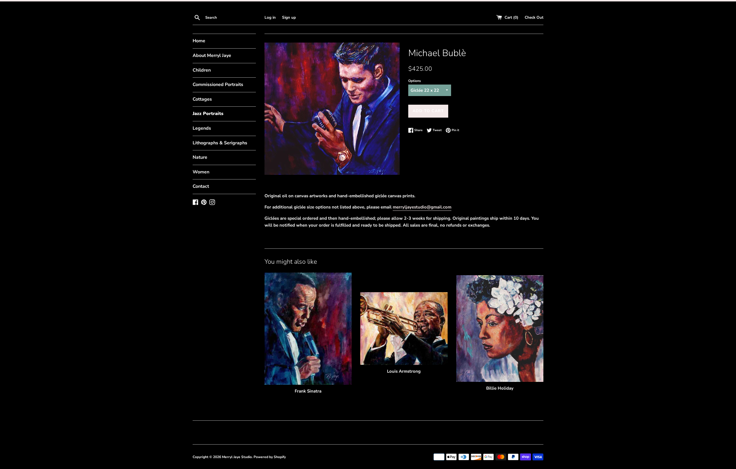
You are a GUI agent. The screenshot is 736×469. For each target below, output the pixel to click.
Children (202, 70)
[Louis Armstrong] (403, 328)
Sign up (289, 17)
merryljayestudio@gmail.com (422, 207)
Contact (201, 186)
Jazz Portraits (208, 113)
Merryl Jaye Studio (237, 457)
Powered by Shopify (270, 457)
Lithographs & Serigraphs (220, 143)
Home (199, 41)
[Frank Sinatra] (308, 329)
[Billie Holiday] (499, 328)
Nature (200, 157)
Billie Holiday (499, 388)
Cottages (202, 99)
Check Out (534, 17)
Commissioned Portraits (218, 84)
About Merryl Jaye (212, 55)
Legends (202, 128)
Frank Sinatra (308, 391)
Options (414, 81)
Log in (270, 17)
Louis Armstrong (404, 371)
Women (201, 172)
